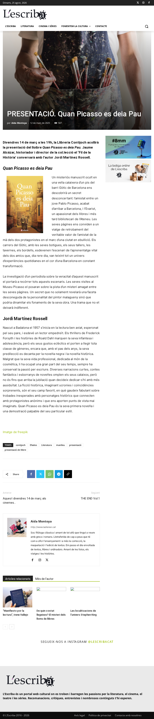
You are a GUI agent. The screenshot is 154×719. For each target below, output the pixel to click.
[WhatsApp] (50, 474)
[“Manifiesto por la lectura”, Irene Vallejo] (17, 597)
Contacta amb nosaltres (128, 715)
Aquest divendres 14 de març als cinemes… (24, 500)
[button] (146, 26)
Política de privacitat (100, 715)
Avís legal (79, 715)
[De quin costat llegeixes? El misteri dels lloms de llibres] (51, 597)
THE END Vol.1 (90, 498)
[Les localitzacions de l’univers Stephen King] (85, 597)
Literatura (46, 444)
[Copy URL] (68, 474)
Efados (33, 444)
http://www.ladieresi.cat (43, 527)
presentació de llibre (15, 449)
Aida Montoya (19, 122)
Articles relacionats (17, 578)
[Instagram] (143, 3)
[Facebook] (149, 3)
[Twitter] (138, 3)
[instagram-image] (8, 655)
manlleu (60, 444)
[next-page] (11, 626)
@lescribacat (100, 642)
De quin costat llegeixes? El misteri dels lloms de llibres (51, 614)
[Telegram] (59, 474)
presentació (75, 444)
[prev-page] (5, 626)
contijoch (20, 444)
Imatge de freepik (15, 432)
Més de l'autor (44, 578)
